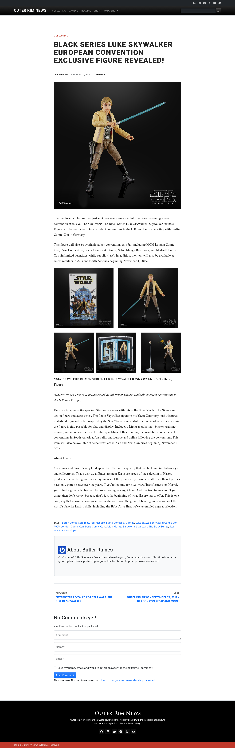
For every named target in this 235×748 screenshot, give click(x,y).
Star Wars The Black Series (152, 526)
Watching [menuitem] (109, 10)
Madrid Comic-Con (166, 522)
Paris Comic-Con (95, 526)
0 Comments (99, 74)
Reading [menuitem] (86, 10)
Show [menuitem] (97, 10)
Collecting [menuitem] (58, 10)
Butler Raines (61, 74)
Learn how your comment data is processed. (128, 680)
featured (89, 522)
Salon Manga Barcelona (120, 526)
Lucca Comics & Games (120, 522)
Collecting (61, 35)
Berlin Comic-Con (72, 522)
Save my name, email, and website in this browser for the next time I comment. (105, 668)
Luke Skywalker (144, 522)
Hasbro (100, 522)
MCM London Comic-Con (69, 526)
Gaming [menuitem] (73, 10)
